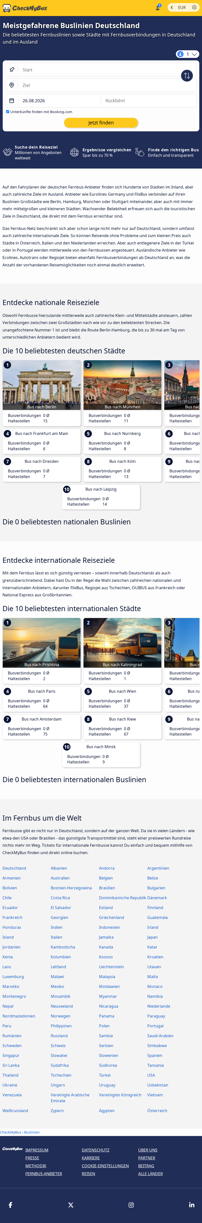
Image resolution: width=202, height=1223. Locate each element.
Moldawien (109, 986)
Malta (152, 976)
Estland (106, 907)
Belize (152, 878)
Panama (106, 1016)
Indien (57, 927)
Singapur (10, 1055)
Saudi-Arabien (160, 1035)
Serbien (106, 1045)
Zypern (57, 1110)
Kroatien (155, 957)
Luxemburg (13, 976)
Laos (6, 966)
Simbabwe (157, 1045)
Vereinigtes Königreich (120, 1095)
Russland (59, 1035)
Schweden (12, 1045)
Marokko (10, 986)
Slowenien (108, 1055)
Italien (56, 937)
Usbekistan (157, 1085)
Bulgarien (156, 888)
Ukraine (9, 1085)
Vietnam (155, 1095)
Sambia (106, 1035)
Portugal (155, 1026)
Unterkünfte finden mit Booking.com (41, 111)
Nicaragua (108, 1006)
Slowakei (59, 1055)
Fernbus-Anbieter (43, 1173)
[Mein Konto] (157, 7)
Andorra (107, 868)
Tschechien (61, 1075)
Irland (152, 927)
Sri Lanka (10, 1065)
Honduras (11, 927)
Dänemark (157, 897)
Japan (152, 937)
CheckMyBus (10, 1132)
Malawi (57, 976)
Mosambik (60, 996)
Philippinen (61, 1026)
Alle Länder (150, 1173)
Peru (6, 1026)
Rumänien (11, 1035)
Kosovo (106, 957)
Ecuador (10, 907)
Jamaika (106, 937)
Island (8, 937)
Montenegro (14, 996)
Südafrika (60, 1065)
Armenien (11, 878)
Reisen (88, 1173)
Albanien (59, 868)
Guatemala (157, 917)
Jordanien (11, 947)
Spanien (154, 1055)
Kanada (106, 947)
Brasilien (107, 888)
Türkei (105, 1075)
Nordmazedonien (18, 1016)
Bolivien (9, 888)
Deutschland (14, 868)
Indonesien (109, 927)
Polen (104, 1026)
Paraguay (156, 1016)
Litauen (154, 966)
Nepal (7, 1006)
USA (151, 1075)
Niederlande (158, 1006)
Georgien (59, 917)
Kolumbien (61, 957)
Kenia (7, 957)
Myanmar (108, 996)
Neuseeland (62, 1006)
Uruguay (107, 1085)
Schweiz (58, 1045)
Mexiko (57, 986)
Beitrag (146, 1166)
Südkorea (108, 1065)
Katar (152, 947)
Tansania (155, 1065)
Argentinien (158, 868)
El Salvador (61, 907)
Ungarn (58, 1085)
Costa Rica (60, 897)
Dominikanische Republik (122, 897)
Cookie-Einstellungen (105, 1166)
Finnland (155, 907)
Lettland (58, 966)
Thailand (10, 1075)
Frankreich (12, 917)
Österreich (157, 1110)
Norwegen (60, 1016)
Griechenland (111, 917)
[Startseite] (23, 8)
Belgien (106, 878)
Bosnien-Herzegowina (71, 888)
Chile (7, 897)
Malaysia (107, 976)
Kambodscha (63, 947)
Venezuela (12, 1095)
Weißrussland (15, 1110)
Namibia (155, 996)
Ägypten (107, 1110)
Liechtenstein (111, 966)
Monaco (155, 986)
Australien (60, 878)
